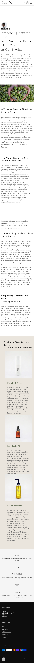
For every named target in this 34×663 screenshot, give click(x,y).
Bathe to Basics (12, 658)
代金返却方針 (5, 634)
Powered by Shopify (21, 658)
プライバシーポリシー (6, 631)
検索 (3, 626)
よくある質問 (5, 629)
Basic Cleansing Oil (15, 505)
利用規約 (4, 637)
